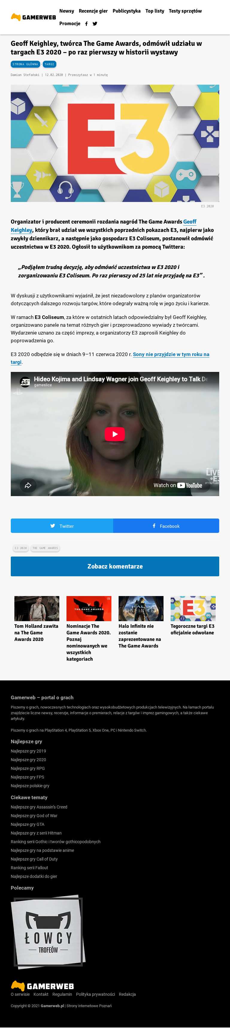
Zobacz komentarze (115, 566)
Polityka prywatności (95, 994)
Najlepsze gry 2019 (28, 751)
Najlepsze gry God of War (34, 815)
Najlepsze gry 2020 (28, 759)
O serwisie (20, 994)
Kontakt (41, 994)
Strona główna (25, 64)
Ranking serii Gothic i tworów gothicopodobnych (56, 841)
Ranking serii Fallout (29, 867)
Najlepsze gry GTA (27, 824)
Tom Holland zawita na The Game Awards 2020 (36, 632)
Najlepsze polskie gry (30, 785)
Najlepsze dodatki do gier (34, 876)
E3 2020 (21, 548)
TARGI (50, 64)
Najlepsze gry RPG (28, 768)
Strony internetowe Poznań (89, 1006)
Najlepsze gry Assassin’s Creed (39, 807)
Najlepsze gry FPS (27, 777)
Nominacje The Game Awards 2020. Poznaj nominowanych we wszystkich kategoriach (88, 642)
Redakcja (127, 994)
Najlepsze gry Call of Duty (34, 859)
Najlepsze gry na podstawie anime (42, 850)
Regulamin (62, 994)
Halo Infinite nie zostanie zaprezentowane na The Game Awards (140, 636)
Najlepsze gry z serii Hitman (36, 833)
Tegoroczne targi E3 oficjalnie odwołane (192, 629)
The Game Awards (45, 548)
